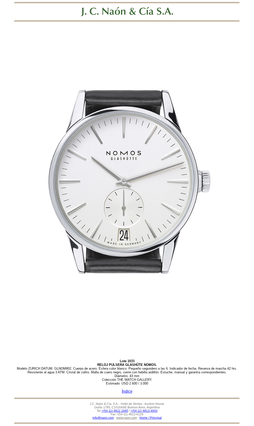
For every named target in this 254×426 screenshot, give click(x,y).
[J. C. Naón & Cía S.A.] (127, 11)
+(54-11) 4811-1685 (114, 411)
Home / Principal (150, 418)
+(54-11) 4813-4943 (144, 411)
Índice (127, 391)
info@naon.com (103, 418)
